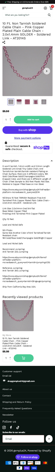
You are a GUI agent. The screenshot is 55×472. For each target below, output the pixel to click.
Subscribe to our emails (13, 432)
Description (10, 160)
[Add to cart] (24, 358)
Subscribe (49, 439)
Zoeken (49, 15)
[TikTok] (17, 427)
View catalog (4, 8)
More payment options (27, 137)
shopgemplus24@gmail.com (21, 381)
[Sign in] (45, 8)
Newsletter (8, 415)
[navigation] (10, 102)
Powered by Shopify (39, 450)
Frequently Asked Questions (17, 408)
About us (7, 389)
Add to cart (33, 119)
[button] (11, 117)
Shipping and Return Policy (16, 402)
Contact (6, 395)
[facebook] (11, 427)
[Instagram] (4, 427)
